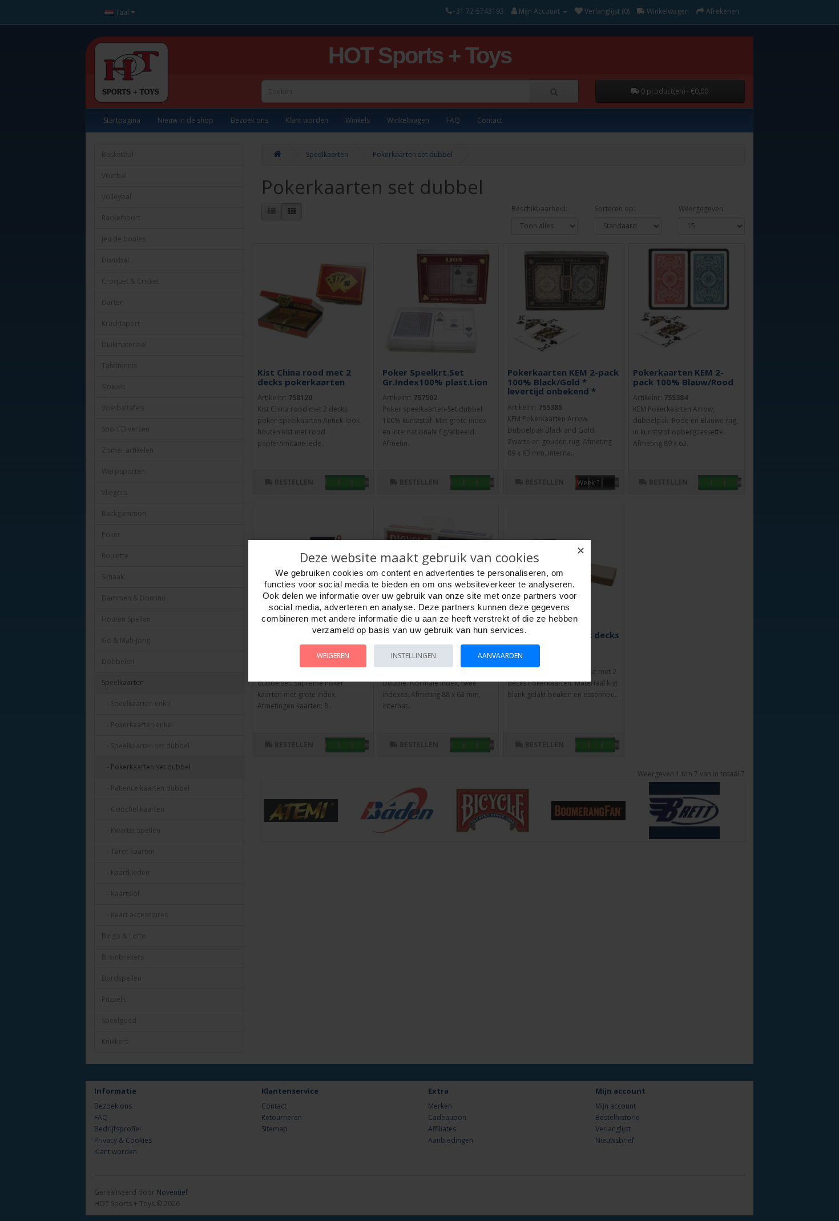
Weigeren (333, 655)
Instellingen (413, 655)
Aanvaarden (500, 655)
